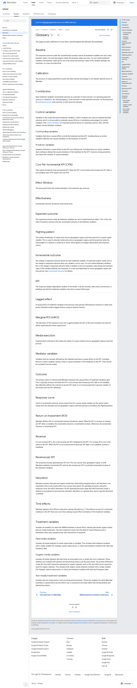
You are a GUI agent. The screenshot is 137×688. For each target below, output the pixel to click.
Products (45, 29)
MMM (33, 3)
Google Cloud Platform (92, 675)
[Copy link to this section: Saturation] (50, 478)
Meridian (11, 2)
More (74, 3)
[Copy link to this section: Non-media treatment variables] (69, 576)
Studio (49, 3)
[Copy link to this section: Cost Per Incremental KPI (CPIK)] (75, 165)
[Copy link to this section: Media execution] (57, 335)
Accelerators (35, 652)
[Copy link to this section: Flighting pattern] (56, 232)
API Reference (39, 14)
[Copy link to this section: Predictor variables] (56, 145)
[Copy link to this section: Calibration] (50, 73)
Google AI (107, 675)
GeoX (41, 3)
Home (25, 3)
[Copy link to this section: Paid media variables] (58, 539)
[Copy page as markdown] (58, 35)
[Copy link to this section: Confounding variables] (60, 131)
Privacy (40, 683)
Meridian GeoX (48, 22)
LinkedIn (69, 652)
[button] (14, 48)
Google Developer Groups (39, 645)
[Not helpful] (111, 29)
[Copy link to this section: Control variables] (58, 112)
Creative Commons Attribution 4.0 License (89, 620)
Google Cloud (106, 659)
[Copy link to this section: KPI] (41, 281)
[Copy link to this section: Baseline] (47, 50)
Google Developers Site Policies (78, 623)
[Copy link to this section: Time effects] (52, 504)
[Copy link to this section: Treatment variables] (61, 522)
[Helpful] (108, 29)
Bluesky (69, 645)
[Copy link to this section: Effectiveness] (53, 198)
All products (119, 675)
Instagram (70, 649)
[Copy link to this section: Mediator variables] (59, 354)
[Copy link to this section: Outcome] (49, 374)
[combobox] (99, 3)
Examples (26, 14)
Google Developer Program (40, 642)
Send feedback (104, 35)
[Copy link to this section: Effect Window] (55, 183)
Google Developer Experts (40, 649)
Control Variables (53, 123)
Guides (16, 14)
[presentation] (83, 509)
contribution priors (44, 102)
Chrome (104, 645)
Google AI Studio (107, 652)
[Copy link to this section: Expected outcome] (60, 214)
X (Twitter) (70, 656)
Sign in (132, 2)
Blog (68, 642)
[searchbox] (14, 20)
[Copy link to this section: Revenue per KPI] (57, 457)
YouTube (70, 659)
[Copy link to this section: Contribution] (53, 91)
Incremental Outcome (56, 271)
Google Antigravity (108, 656)
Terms (33, 683)
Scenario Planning (62, 3)
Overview (6, 14)
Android (104, 642)
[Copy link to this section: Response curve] (56, 398)
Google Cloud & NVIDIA (38, 656)
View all (104, 666)
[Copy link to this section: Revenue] (48, 436)
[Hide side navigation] (26, 684)
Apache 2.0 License (49, 623)
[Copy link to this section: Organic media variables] (62, 555)
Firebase (105, 649)
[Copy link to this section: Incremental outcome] (63, 255)
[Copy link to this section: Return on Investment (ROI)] (69, 416)
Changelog (52, 14)
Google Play (106, 662)
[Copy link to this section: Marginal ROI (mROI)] (61, 317)
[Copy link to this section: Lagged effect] (54, 299)
